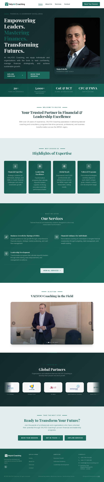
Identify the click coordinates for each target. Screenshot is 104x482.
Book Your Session (91, 4)
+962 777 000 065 (86, 460)
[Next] (90, 323)
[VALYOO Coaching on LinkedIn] (5, 466)
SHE (99, 476)
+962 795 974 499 (86, 457)
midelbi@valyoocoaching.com (89, 463)
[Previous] (13, 323)
